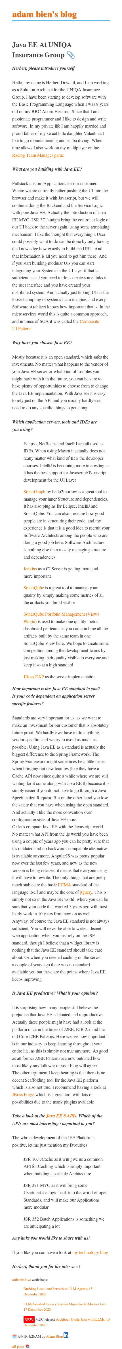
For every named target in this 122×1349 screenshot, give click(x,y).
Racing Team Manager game (38, 155)
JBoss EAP (34, 676)
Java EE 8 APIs (61, 1116)
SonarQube (34, 587)
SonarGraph (34, 491)
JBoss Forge (23, 1094)
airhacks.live (21, 1279)
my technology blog (90, 1252)
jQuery (86, 892)
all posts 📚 (21, 1346)
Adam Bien (54, 1336)
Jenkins (30, 568)
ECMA (64, 885)
